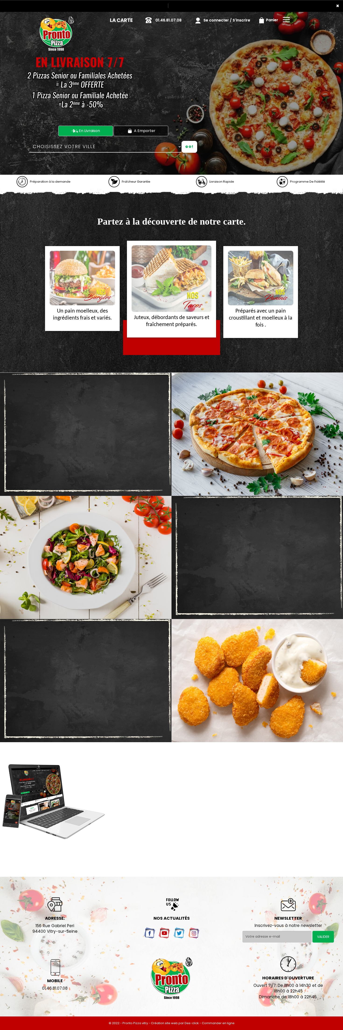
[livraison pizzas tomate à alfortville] (257, 434)
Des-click (192, 1023)
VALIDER (323, 936)
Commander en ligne (218, 1023)
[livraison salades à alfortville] (86, 557)
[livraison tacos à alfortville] (82, 278)
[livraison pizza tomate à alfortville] (22, 181)
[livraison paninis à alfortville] (171, 278)
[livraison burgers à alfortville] (261, 278)
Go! (189, 146)
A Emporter (144, 130)
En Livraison (89, 130)
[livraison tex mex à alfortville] (257, 680)
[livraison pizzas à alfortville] (56, 18)
